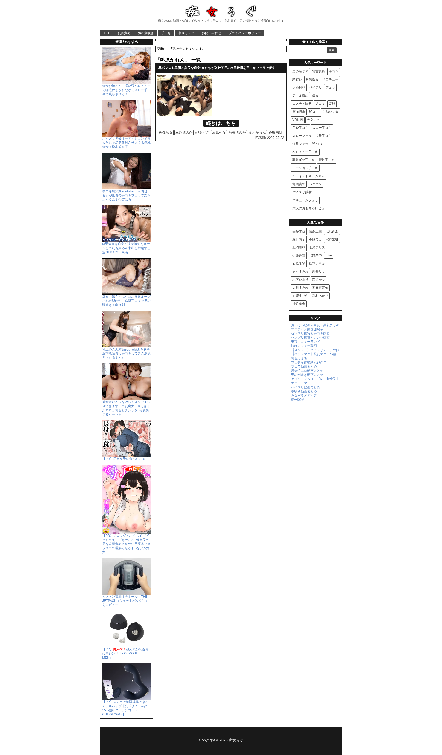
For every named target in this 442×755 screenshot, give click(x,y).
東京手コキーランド (305, 341)
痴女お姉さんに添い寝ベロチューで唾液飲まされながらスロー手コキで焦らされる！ (126, 90)
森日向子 (298, 239)
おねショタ (330, 111)
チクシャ (313, 119)
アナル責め (300, 95)
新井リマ (318, 271)
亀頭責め (298, 184)
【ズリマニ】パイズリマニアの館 (315, 350)
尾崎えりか (300, 295)
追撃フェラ (300, 144)
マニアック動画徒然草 (307, 329)
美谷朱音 (298, 231)
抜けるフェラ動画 (304, 346)
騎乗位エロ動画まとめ (307, 370)
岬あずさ (202, 132)
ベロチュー (330, 79)
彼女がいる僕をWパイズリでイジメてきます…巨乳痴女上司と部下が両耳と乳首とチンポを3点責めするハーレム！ (126, 408)
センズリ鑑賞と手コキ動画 (310, 333)
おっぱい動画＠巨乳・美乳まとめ (315, 325)
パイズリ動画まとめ (305, 387)
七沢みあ (332, 231)
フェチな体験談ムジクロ (308, 362)
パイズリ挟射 (302, 192)
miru (329, 255)
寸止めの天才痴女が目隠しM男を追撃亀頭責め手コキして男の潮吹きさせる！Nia (126, 353)
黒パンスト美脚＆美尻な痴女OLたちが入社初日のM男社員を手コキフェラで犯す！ (218, 68)
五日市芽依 (320, 287)
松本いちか (317, 263)
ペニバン (315, 184)
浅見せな (219, 132)
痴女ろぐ (236, 740)
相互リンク (186, 33)
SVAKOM (297, 399)
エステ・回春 (302, 103)
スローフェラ (302, 136)
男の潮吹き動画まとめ (307, 375)
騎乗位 (297, 79)
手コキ (166, 33)
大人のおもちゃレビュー (310, 208)
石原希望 (298, 263)
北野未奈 (315, 255)
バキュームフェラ (305, 200)
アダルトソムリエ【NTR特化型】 (315, 379)
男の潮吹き (146, 33)
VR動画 (297, 119)
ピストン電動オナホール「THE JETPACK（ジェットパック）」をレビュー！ (125, 601)
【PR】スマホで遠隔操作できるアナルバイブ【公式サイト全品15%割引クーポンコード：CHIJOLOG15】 (125, 708)
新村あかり (320, 295)
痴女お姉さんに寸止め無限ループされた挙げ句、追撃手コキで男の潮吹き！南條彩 (126, 301)
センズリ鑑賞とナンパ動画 (310, 337)
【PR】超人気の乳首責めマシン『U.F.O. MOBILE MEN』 (125, 653)
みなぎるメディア (304, 395)
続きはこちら (221, 123)
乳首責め (124, 33)
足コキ (320, 103)
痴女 (315, 95)
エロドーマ (299, 383)
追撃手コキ (323, 136)
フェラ (330, 87)
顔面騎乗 (298, 111)
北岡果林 (298, 247)
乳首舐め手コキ (303, 160)
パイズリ (315, 87)
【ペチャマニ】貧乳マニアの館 (313, 354)
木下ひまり (300, 279)
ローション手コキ (305, 168)
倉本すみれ (300, 271)
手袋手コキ (300, 128)
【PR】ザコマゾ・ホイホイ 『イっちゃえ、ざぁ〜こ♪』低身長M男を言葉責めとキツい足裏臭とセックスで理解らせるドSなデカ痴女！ (126, 544)
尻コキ (314, 111)
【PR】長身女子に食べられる (123, 459)
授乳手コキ (327, 160)
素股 (332, 103)
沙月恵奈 (298, 303)
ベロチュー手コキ (305, 152)
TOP (107, 33)
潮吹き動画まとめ (304, 391)
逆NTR (317, 144)
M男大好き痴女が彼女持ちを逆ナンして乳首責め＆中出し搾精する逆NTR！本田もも (126, 248)
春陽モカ (315, 239)
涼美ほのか (237, 132)
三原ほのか (184, 132)
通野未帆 (275, 132)
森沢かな (318, 279)
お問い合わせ (211, 33)
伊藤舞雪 (298, 255)
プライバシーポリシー (245, 33)
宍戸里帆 (332, 239)
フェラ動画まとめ (304, 366)
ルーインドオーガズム (308, 176)
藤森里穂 (315, 231)
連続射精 (298, 87)
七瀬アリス (317, 247)
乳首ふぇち (299, 358)
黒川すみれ (300, 287)
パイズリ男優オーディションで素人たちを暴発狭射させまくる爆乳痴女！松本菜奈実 (126, 143)
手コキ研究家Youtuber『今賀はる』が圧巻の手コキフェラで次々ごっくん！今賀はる (126, 195)
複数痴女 (166, 132)
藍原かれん (257, 132)
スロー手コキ (322, 128)
